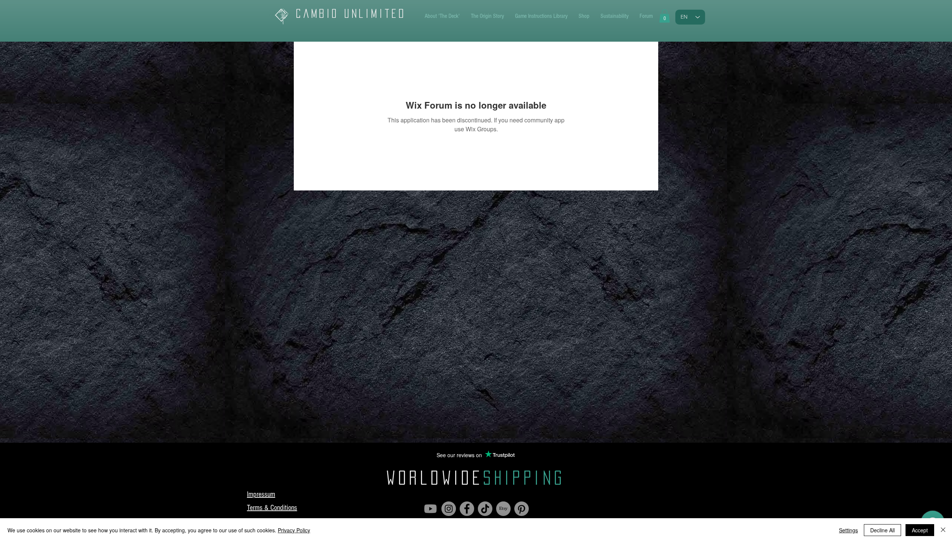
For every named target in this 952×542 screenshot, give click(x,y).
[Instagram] (448, 508)
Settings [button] (848, 530)
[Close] (943, 530)
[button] (664, 16)
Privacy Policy (294, 530)
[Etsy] (503, 508)
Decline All (882, 530)
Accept (920, 530)
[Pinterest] (521, 508)
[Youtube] (430, 508)
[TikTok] (485, 508)
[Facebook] (467, 508)
